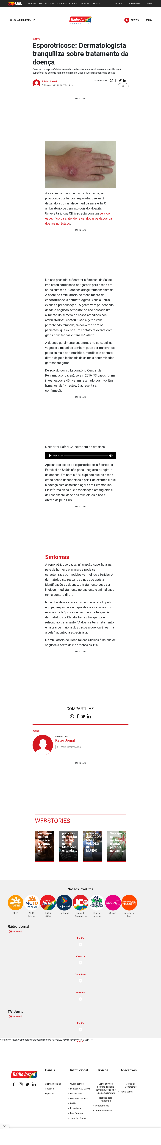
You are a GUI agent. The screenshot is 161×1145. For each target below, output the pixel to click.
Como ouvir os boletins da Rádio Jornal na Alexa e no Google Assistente (106, 1088)
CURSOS (73, 3)
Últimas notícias (53, 1084)
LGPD (73, 1103)
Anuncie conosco (103, 1110)
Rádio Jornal (49, 81)
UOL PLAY (84, 3)
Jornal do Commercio (131, 1085)
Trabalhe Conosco (79, 1118)
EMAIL (150, 3)
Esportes (49, 1093)
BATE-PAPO (134, 3)
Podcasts (49, 1088)
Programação (102, 1105)
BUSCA (118, 3)
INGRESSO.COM (35, 3)
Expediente (75, 1108)
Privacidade (76, 1093)
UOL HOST (50, 3)
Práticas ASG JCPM (80, 1088)
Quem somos (77, 1084)
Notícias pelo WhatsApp (105, 1099)
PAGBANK (62, 3)
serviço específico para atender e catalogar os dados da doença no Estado (78, 218)
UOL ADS (96, 3)
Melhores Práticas (79, 1098)
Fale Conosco (76, 1113)
